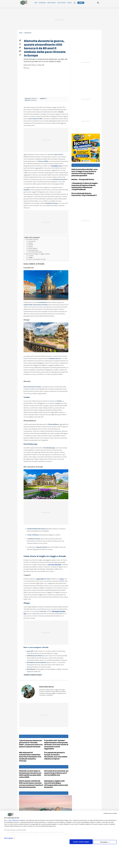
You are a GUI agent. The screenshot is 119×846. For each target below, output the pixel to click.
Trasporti (30, 255)
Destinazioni (42, 2)
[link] (20, 54)
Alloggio (30, 257)
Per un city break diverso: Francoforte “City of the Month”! (84, 194)
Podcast (69, 2)
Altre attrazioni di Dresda (35, 252)
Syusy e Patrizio (61, 2)
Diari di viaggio (51, 2)
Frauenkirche (32, 241)
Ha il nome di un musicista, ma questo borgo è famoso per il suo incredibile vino (56, 773)
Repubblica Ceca (56, 166)
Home (20, 33)
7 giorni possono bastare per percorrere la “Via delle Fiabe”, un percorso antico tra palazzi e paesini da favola (30, 743)
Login (80, 2)
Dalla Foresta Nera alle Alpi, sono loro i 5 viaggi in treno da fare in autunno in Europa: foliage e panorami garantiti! (84, 172)
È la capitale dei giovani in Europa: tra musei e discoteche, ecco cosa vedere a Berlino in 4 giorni (55, 756)
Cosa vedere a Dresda (32, 239)
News (35, 2)
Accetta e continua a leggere (81, 841)
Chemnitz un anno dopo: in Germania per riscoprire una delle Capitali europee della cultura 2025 (30, 774)
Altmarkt (30, 245)
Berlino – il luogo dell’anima (82, 179)
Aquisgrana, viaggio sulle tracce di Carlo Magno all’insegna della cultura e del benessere (56, 784)
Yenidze (30, 246)
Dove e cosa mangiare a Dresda (37, 259)
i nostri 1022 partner (14, 820)
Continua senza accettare (110, 813)
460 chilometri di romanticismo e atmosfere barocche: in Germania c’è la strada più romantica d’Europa (30, 757)
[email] (20, 51)
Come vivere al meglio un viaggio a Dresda (37, 254)
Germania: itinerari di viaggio (33, 675)
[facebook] (20, 40)
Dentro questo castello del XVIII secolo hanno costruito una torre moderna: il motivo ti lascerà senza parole (31, 784)
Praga (62, 579)
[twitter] (20, 44)
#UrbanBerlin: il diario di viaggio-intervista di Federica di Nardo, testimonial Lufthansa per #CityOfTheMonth (84, 186)
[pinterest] (20, 47)
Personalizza (104, 842)
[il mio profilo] (74, 2)
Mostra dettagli (8, 838)
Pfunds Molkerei (32, 248)
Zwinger (30, 243)
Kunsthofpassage (33, 250)
